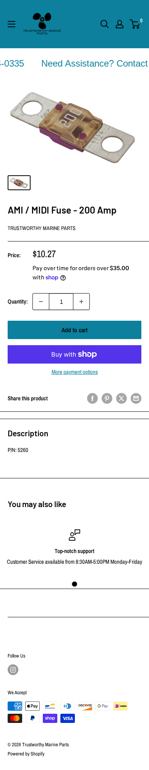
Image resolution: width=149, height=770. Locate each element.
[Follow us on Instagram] (13, 669)
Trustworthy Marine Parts (42, 228)
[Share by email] (136, 398)
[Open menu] (11, 24)
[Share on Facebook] (92, 398)
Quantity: (18, 301)
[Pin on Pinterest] (107, 398)
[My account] (119, 24)
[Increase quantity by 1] (81, 302)
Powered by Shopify (26, 753)
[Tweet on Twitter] (121, 398)
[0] (135, 24)
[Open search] (104, 24)
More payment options (75, 372)
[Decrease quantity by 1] (41, 302)
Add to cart (74, 330)
